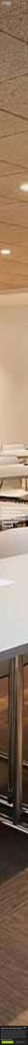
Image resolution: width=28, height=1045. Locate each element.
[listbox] (24, 1027)
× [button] (26, 1027)
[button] (14, 1039)
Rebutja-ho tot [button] (20, 1042)
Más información (21, 1037)
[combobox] (19, 3)
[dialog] (14, 1035)
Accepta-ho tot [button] (8, 1042)
